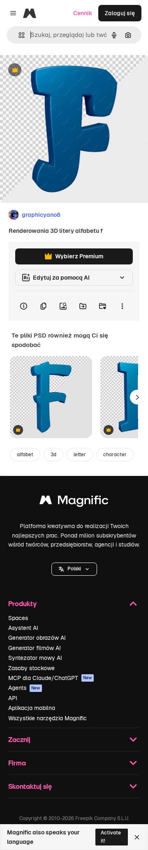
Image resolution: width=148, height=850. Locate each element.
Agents (24, 687)
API (12, 698)
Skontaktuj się (30, 786)
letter (80, 454)
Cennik (82, 13)
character (115, 454)
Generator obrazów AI (37, 637)
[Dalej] (137, 397)
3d (53, 454)
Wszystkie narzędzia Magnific (47, 718)
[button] (74, 569)
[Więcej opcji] (122, 306)
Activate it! (111, 836)
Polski (74, 568)
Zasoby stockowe (31, 668)
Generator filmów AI (34, 648)
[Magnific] (74, 502)
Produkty (22, 603)
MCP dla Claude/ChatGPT (50, 678)
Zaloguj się (120, 13)
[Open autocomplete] (18, 35)
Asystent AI (23, 628)
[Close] (137, 837)
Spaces (18, 618)
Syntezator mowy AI (35, 658)
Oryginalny (56, 70)
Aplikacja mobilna (31, 708)
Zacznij (19, 739)
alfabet (25, 454)
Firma (17, 762)
